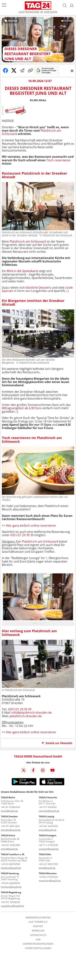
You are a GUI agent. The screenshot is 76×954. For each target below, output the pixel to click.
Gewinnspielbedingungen (38, 944)
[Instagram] (42, 770)
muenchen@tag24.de (50, 880)
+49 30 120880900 (10, 807)
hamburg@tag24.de (11, 886)
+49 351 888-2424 (10, 826)
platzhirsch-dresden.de (26, 716)
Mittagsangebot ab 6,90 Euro (22, 408)
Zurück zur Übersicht (59, 743)
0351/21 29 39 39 (22, 535)
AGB (38, 939)
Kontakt (38, 926)
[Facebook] (33, 770)
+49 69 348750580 (10, 864)
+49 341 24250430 (48, 826)
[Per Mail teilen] (22, 70)
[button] (71, 5)
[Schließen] (72, 71)
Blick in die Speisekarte (22, 271)
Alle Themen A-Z (38, 922)
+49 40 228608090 (10, 883)
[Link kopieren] (30, 70)
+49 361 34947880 (10, 845)
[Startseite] (38, 5)
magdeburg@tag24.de (12, 905)
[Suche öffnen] (64, 5)
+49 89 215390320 (48, 876)
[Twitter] (23, 770)
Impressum (38, 930)
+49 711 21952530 (48, 845)
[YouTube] (52, 770)
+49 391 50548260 (10, 902)
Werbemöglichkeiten (38, 917)
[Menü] (4, 5)
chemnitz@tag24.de (49, 810)
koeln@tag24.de (47, 867)
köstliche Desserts (38, 287)
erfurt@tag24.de (9, 848)
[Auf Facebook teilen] (5, 70)
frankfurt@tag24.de (11, 867)
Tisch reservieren (58, 160)
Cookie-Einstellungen (38, 948)
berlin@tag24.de (9, 810)
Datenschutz (38, 935)
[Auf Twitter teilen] (14, 70)
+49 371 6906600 (48, 807)
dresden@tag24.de (10, 829)
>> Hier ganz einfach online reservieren (29, 525)
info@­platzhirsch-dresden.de (32, 713)
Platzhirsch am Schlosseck (28, 241)
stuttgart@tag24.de (49, 848)
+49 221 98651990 (48, 864)
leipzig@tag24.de (47, 829)
